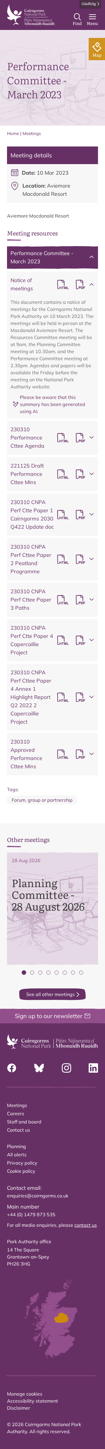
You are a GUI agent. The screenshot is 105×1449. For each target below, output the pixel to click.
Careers (15, 1113)
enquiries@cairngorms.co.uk (37, 1196)
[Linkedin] (93, 1068)
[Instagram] (66, 1068)
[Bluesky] (39, 1068)
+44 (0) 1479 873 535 (31, 1214)
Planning (16, 1146)
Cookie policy (21, 1171)
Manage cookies (24, 1394)
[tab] (24, 972)
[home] (31, 15)
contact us (85, 1225)
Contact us (18, 1130)
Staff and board (24, 1122)
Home (13, 133)
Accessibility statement (32, 1401)
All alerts (17, 1154)
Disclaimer (18, 1408)
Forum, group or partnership (42, 800)
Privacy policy (22, 1163)
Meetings (31, 133)
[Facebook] (11, 1068)
